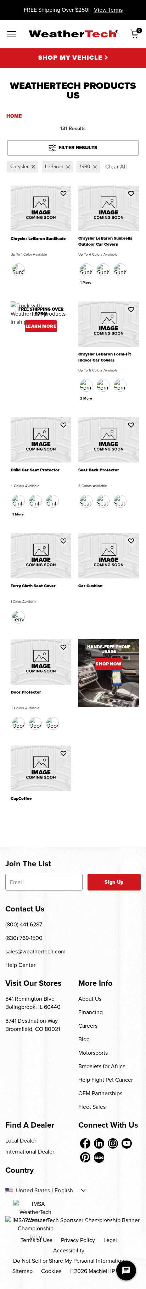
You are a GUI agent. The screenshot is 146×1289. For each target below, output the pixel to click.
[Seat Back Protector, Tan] (103, 501)
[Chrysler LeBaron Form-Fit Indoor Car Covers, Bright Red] (120, 385)
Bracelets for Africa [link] (101, 1066)
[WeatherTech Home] (73, 34)
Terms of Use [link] (36, 1240)
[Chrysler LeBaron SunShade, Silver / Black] (18, 270)
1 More (85, 282)
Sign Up (114, 882)
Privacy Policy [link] (78, 1240)
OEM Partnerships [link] (100, 1093)
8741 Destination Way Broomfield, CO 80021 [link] (32, 1025)
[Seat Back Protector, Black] (86, 501)
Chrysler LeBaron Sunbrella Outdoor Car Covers (105, 241)
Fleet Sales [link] (92, 1107)
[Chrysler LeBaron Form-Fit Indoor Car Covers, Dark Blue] (103, 385)
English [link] (64, 1190)
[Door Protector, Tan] (35, 723)
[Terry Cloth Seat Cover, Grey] (18, 617)
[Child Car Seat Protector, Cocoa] (35, 501)
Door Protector (26, 692)
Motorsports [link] (93, 1053)
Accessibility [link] (68, 1250)
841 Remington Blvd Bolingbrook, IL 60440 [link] (33, 1003)
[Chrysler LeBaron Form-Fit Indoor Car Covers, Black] (86, 385)
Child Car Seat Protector (35, 470)
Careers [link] (87, 1026)
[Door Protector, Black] (18, 723)
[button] (63, 193)
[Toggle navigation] (11, 34)
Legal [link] (110, 1240)
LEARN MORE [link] (41, 326)
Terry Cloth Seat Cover (33, 586)
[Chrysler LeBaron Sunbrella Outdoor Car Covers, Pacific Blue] (103, 270)
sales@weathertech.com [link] (35, 951)
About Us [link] (89, 999)
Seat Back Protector (98, 470)
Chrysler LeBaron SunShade (38, 239)
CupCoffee (21, 799)
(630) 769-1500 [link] (24, 938)
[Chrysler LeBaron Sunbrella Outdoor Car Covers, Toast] (120, 270)
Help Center (20, 965)
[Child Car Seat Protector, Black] (18, 501)
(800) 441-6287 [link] (23, 924)
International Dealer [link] (29, 1152)
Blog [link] (84, 1039)
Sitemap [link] (22, 1271)
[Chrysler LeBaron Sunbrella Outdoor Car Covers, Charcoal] (86, 270)
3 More (86, 398)
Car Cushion (90, 586)
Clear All (116, 166)
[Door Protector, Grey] (52, 723)
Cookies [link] (51, 1271)
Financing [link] (90, 1012)
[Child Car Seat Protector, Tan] (52, 501)
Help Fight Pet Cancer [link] (105, 1080)
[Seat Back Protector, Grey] (120, 501)
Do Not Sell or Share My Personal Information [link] (68, 1261)
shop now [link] (108, 663)
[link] (85, 1143)
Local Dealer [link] (20, 1140)
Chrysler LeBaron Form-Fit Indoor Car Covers (104, 357)
